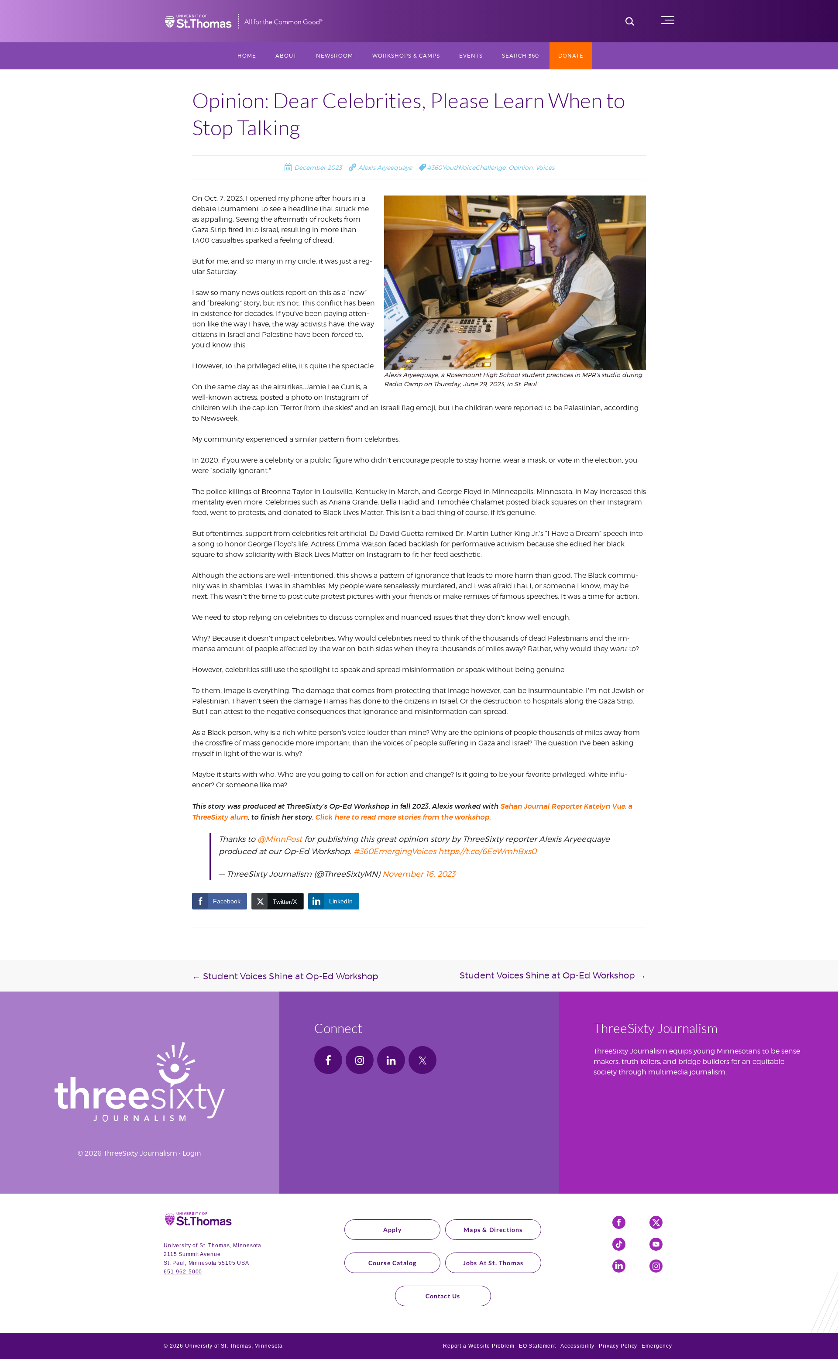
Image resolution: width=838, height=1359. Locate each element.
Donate (571, 55)
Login (191, 1153)
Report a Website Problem (479, 1346)
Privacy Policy (618, 1346)
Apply (392, 1229)
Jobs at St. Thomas (493, 1262)
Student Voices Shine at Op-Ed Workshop (285, 976)
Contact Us (443, 1296)
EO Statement (537, 1346)
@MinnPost (280, 839)
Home (246, 55)
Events (471, 55)
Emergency (657, 1346)
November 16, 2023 (418, 874)
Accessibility (577, 1346)
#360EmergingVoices (395, 851)
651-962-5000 (183, 1272)
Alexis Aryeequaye (384, 167)
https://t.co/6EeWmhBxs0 (487, 851)
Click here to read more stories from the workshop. (403, 817)
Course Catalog (392, 1262)
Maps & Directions (493, 1229)
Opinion (520, 167)
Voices (545, 167)
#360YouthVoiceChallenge (466, 167)
